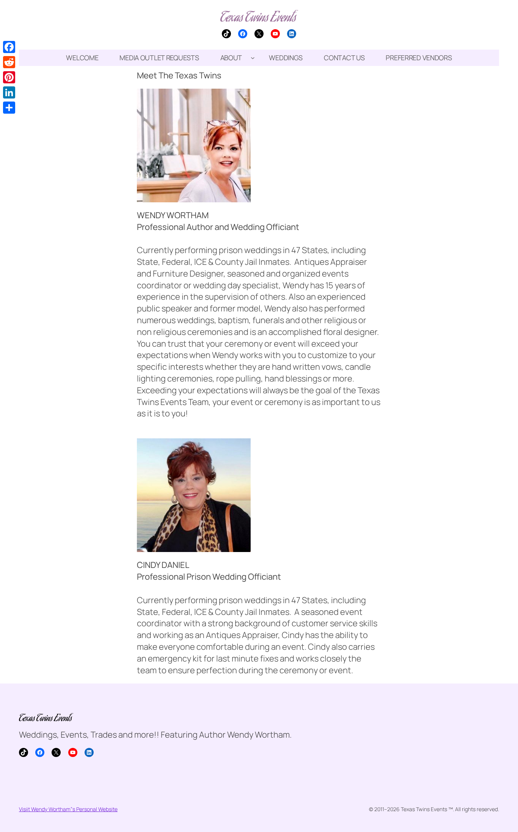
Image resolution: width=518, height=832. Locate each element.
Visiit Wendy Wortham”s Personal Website (68, 809)
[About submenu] (253, 58)
